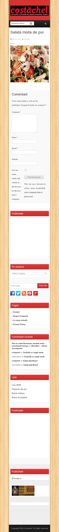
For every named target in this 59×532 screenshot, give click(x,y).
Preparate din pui (19, 388)
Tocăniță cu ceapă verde (33, 352)
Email (15, 148)
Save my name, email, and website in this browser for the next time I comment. (16, 184)
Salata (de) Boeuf (30, 361)
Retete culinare (18, 393)
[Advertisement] (35, 238)
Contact (16, 312)
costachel (27, 39)
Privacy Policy (19, 324)
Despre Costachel (20, 316)
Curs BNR (16, 384)
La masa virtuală (20, 320)
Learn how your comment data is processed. (34, 192)
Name (15, 137)
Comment (16, 112)
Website (15, 159)
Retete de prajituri (19, 397)
